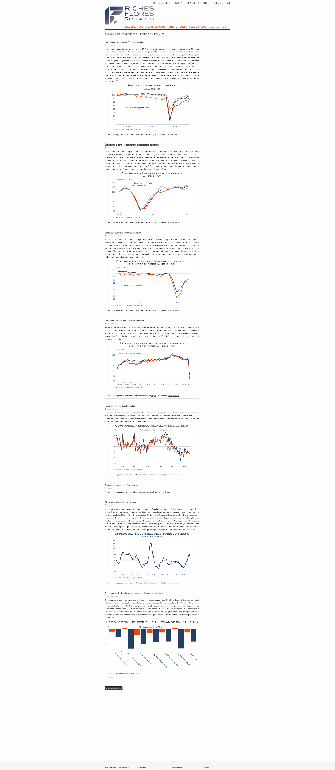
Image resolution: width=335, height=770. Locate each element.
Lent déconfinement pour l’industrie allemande (124, 320)
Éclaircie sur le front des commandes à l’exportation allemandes (132, 144)
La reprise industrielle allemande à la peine (123, 232)
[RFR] (165, 25)
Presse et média (214, 27)
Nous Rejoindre (173, 134)
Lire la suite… (110, 678)
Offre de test (201, 27)
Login (228, 3)
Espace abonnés (188, 27)
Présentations (216, 3)
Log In (153, 134)
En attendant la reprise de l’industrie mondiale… (125, 42)
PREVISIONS (202, 3)
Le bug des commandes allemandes (120, 406)
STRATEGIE (190, 3)
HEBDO (152, 3)
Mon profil (226, 27)
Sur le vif (178, 3)
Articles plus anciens (113, 688)
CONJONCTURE (165, 3)
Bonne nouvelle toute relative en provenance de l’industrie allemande (134, 593)
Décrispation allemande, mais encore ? (121, 502)
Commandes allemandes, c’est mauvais (121, 485)
